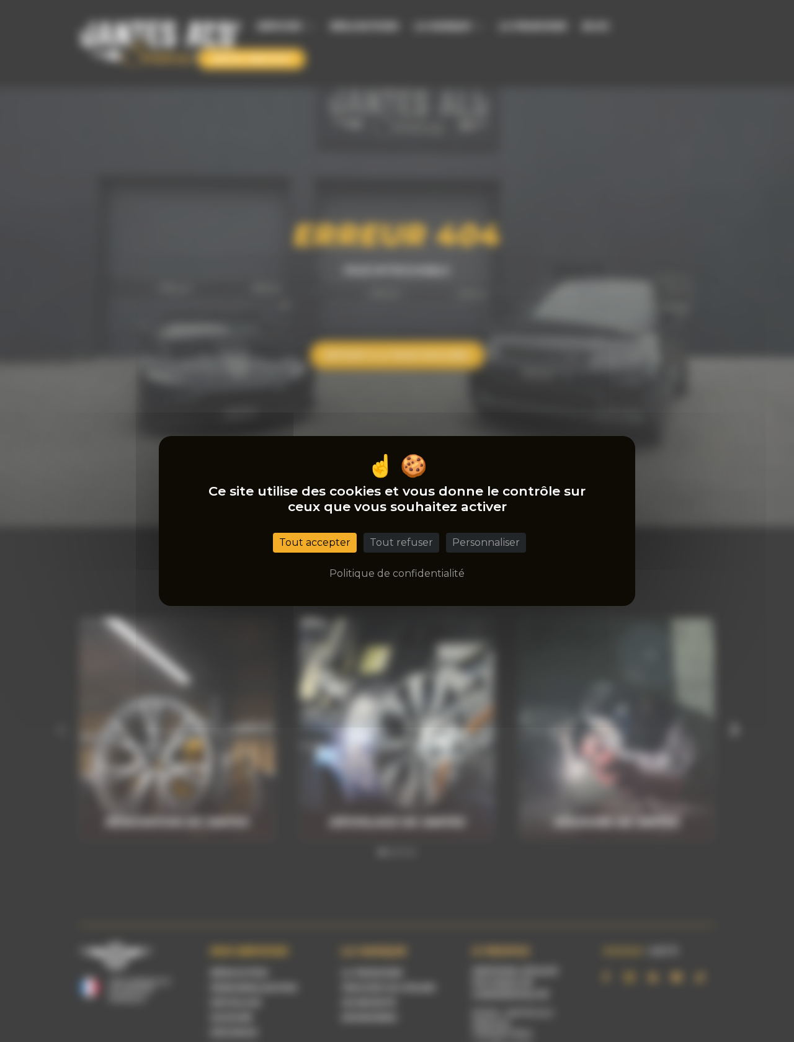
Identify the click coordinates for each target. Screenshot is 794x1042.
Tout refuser (401, 542)
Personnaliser (486, 542)
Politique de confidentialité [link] (397, 573)
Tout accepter (314, 542)
